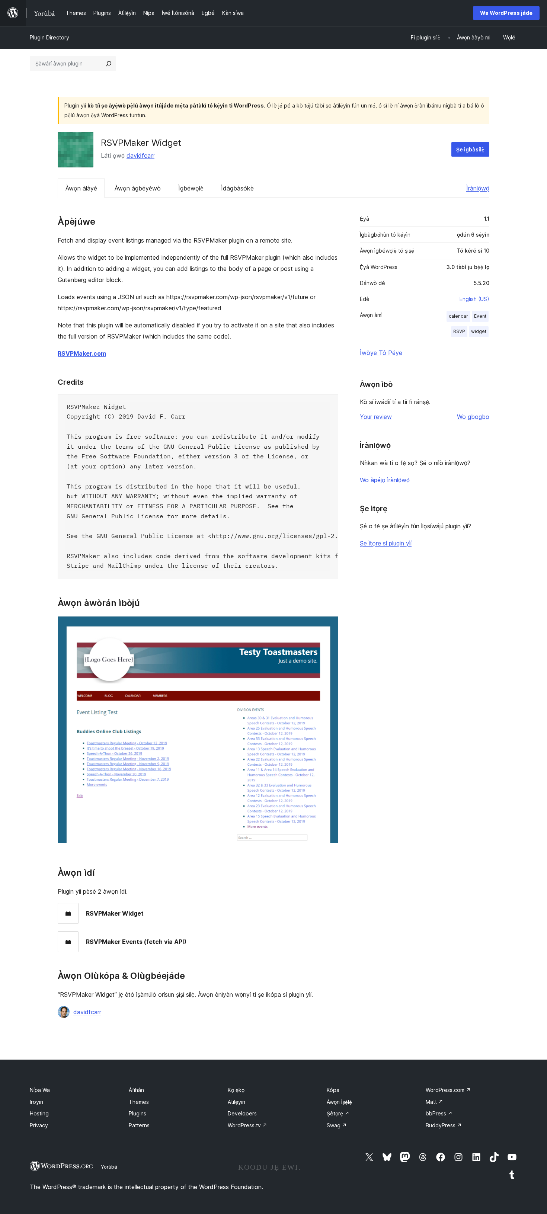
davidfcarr (140, 155)
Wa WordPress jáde (506, 13)
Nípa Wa (40, 1090)
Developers (242, 1113)
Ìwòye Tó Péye (381, 352)
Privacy (39, 1125)
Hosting (39, 1113)
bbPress (439, 1113)
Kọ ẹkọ (236, 1090)
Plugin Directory (49, 37)
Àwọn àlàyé (81, 188)
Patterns (139, 1125)
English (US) (474, 299)
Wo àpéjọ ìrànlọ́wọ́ (385, 480)
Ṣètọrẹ (338, 1113)
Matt (434, 1102)
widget (478, 331)
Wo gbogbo (473, 416)
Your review (376, 416)
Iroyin (36, 1102)
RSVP (459, 331)
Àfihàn (136, 1090)
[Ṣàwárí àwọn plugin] (108, 63)
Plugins (137, 1113)
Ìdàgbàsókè (237, 188)
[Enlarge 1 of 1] (328, 626)
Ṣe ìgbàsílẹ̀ (470, 149)
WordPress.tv (247, 1125)
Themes (139, 1102)
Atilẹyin (236, 1102)
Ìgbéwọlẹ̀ (191, 188)
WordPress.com (448, 1090)
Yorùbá (109, 1167)
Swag (337, 1125)
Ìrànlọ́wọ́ (477, 188)
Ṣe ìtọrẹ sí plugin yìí (386, 543)
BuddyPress (444, 1125)
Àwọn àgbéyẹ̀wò (138, 188)
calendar (458, 316)
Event (480, 316)
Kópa (333, 1090)
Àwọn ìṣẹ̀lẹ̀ (339, 1102)
